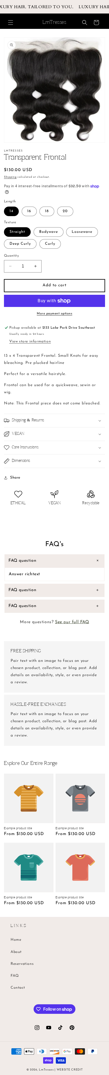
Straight (17, 232)
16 (29, 211)
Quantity (11, 255)
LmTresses (46, 1069)
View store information (30, 342)
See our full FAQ (72, 622)
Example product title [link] (18, 828)
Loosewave (82, 232)
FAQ (15, 976)
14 (11, 211)
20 (65, 211)
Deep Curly (20, 244)
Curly (50, 244)
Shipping (10, 177)
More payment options (54, 313)
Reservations (22, 964)
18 (47, 211)
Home (16, 940)
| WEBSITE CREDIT (68, 1069)
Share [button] (15, 478)
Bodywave (48, 232)
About (16, 952)
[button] (10, 22)
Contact (18, 988)
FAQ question (22, 561)
